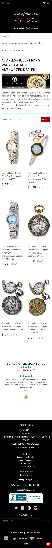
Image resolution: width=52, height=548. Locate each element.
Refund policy (26, 475)
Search (26, 430)
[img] (26, 367)
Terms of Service (26, 471)
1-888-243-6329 (34, 485)
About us (26, 433)
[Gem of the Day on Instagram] (36, 509)
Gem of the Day (19, 533)
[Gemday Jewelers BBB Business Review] (26, 502)
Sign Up (45, 521)
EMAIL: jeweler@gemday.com (26, 447)
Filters (45, 120)
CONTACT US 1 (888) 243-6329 (26, 444)
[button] (24, 402)
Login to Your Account (26, 490)
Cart (48, 3)
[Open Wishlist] (48, 544)
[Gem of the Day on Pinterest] (29, 509)
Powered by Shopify (34, 533)
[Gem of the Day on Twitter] (16, 509)
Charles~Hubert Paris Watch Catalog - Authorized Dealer (21, 43)
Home (4, 36)
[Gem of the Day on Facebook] (23, 509)
